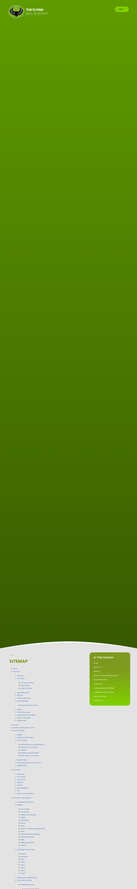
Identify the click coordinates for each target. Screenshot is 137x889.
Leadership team (23, 692)
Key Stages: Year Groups (26, 849)
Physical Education (27, 837)
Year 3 (23, 865)
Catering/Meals (22, 788)
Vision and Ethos (26, 688)
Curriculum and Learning (22, 798)
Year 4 (23, 868)
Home (11, 655)
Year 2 (23, 862)
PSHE (22, 840)
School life (17, 770)
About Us (16, 671)
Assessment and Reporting (27, 877)
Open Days (21, 774)
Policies (19, 735)
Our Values (21, 678)
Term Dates (21, 777)
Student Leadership (24, 698)
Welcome (20, 676)
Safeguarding (21, 765)
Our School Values (27, 683)
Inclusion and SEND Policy (30, 753)
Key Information (19, 730)
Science (23, 845)
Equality (23, 750)
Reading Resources (27, 885)
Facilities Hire (21, 721)
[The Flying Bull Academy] (16, 11)
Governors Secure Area (29, 705)
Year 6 (23, 873)
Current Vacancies (24, 718)
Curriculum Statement (25, 802)
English (23, 817)
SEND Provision (22, 740)
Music (23, 831)
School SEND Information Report (32, 744)
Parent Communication (25, 793)
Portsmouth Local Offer (29, 747)
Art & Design (25, 809)
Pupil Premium (22, 760)
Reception (24, 857)
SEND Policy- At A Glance (30, 756)
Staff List (20, 695)
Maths (23, 826)
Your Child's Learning (24, 880)
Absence (20, 782)
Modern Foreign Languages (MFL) (33, 828)
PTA (18, 791)
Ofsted (19, 709)
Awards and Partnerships (26, 715)
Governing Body (22, 701)
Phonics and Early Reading (30, 834)
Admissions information (25, 737)
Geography (25, 820)
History (23, 823)
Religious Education (27, 842)
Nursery (16, 725)
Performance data (23, 712)
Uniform (20, 785)
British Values (25, 685)
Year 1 (23, 859)
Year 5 (23, 870)
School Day (21, 780)
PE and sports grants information (29, 763)
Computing (25, 812)
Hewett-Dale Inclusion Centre (24, 728)
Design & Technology (28, 815)
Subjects (20, 805)
